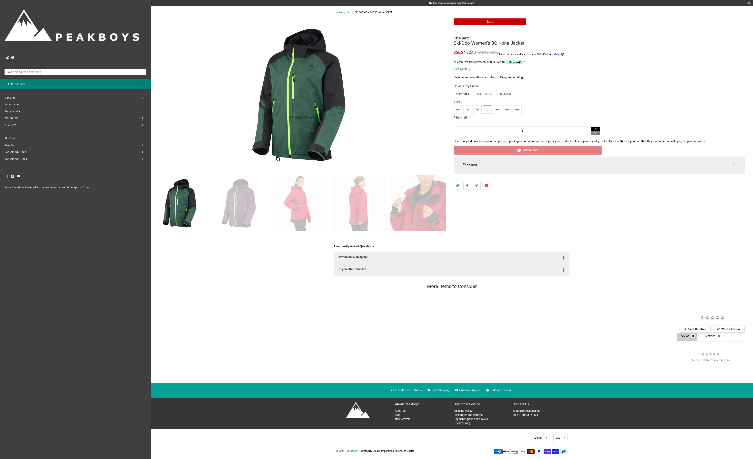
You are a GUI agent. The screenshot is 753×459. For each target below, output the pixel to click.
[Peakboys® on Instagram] (12, 177)
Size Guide (461, 69)
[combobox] (75, 72)
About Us (400, 410)
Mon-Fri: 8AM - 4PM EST (527, 414)
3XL (517, 109)
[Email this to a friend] (486, 185)
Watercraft (11, 118)
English (538, 437)
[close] (749, 3)
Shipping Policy (463, 410)
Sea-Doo (10, 145)
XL (497, 109)
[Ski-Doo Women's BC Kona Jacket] (301, 94)
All (349, 12)
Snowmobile (12, 111)
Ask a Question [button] (697, 329)
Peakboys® (351, 450)
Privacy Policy (462, 423)
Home (339, 12)
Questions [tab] (708, 336)
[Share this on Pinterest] (477, 185)
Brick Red (505, 93)
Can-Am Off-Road (16, 158)
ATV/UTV (10, 124)
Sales (8, 165)
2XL (507, 109)
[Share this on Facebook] (467, 185)
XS (457, 109)
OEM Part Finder (15, 84)
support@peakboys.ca (526, 410)
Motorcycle (12, 104)
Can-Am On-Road (15, 151)
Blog (397, 414)
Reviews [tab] (684, 336)
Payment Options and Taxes (471, 419)
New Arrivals (402, 419)
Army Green (463, 93)
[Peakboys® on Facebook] (7, 177)
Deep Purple (485, 93)
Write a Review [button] (730, 329)
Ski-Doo (10, 138)
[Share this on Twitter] (457, 185)
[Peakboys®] (72, 26)
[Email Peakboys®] (18, 177)
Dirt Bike (10, 97)
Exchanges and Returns (468, 414)
